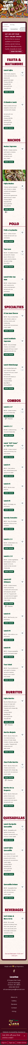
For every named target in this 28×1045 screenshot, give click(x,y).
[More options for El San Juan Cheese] (22, 316)
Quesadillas (14, 29)
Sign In (4, 1043)
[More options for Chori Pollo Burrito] (22, 764)
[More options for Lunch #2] (22, 616)
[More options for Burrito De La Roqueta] (22, 790)
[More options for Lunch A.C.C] (22, 429)
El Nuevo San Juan (14, 1022)
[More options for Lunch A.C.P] (22, 409)
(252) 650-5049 (14, 987)
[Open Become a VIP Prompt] (24, 1036)
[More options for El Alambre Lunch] (22, 105)
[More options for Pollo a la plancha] (22, 232)
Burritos (4, 29)
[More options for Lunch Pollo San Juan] (22, 279)
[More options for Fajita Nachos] (22, 186)
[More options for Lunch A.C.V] (22, 559)
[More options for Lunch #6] (22, 650)
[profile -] (22, 2)
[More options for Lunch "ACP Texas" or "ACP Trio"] (22, 445)
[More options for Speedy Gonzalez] (22, 520)
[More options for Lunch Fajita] (22, 73)
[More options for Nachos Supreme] (22, 149)
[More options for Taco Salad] (22, 667)
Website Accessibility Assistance (14, 1032)
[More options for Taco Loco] (22, 251)
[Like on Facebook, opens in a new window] (14, 971)
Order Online (21, 1043)
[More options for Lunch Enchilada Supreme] (22, 341)
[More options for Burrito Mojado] (22, 735)
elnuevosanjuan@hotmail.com (14, 989)
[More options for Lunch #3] (22, 486)
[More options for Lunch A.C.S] (22, 542)
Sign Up (12, 1043)
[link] (9, 92)
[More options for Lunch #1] (22, 467)
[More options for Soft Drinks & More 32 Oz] (22, 918)
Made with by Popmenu (12, 966)
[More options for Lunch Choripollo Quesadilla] (22, 826)
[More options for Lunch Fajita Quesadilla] (22, 850)
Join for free (16, 51)
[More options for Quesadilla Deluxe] (22, 887)
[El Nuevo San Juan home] (8, 3)
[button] (14, 82)
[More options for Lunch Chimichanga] (22, 367)
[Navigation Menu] (26, 2)
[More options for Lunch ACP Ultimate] (22, 582)
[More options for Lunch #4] (22, 633)
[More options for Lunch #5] (22, 503)
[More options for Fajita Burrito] (22, 701)
